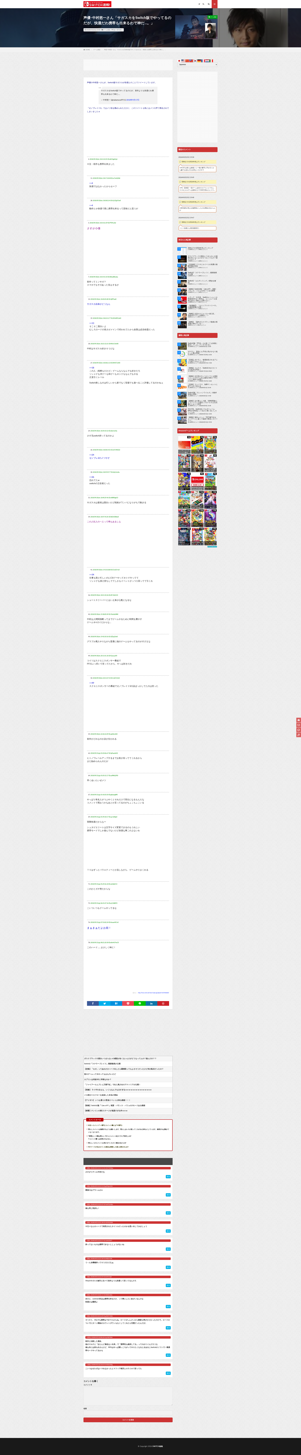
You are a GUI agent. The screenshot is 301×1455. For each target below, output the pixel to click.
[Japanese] (179, 61)
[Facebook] (93, 1003)
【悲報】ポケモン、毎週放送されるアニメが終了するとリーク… (203, 360)
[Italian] (211, 61)
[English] (183, 61)
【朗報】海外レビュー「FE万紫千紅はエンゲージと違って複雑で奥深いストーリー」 (203, 419)
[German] (199, 61)
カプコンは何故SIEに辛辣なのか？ (97, 1079)
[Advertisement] (128, 64)
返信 (168, 1176)
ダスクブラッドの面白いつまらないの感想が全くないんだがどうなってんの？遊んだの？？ (120, 1058)
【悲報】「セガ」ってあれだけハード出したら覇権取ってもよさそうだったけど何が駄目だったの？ (124, 1069)
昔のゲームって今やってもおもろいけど (100, 1074)
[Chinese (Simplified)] (187, 61)
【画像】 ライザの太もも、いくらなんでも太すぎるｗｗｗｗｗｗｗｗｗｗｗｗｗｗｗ (118, 1090)
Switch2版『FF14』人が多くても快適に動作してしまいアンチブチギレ (202, 344)
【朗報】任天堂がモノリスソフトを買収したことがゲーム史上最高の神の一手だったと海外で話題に (203, 377)
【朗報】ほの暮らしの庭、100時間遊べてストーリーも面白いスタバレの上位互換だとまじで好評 (203, 402)
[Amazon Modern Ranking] (212, 547)
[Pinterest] (163, 1003)
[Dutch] (207, 61)
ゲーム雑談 (106, 30)
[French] (203, 61)
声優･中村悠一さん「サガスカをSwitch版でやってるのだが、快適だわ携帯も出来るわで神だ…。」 (135, 49)
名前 (85, 1408)
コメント (87, 1385)
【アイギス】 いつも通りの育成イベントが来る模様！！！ (107, 1100)
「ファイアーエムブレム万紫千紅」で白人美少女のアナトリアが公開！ (112, 1085)
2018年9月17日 (132, 100)
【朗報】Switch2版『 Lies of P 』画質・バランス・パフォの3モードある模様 (114, 1105)
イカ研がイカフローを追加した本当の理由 (101, 1095)
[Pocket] (128, 1003)
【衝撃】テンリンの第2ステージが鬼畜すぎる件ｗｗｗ (106, 1111)
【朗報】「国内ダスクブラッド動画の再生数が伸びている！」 (203, 322)
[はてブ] (116, 1003)
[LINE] (140, 1003)
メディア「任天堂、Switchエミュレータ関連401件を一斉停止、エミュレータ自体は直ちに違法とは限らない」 (203, 299)
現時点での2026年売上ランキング (193, 161)
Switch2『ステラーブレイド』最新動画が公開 (102, 1064)
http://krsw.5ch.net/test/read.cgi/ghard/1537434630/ (153, 992)
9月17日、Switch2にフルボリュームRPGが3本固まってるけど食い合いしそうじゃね (202, 410)
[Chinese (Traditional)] (191, 61)
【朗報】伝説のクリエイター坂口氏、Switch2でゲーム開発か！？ (202, 314)
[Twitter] (105, 1003)
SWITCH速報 (157, 1446)
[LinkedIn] (151, 1003)
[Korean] (195, 61)
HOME (87, 50)
